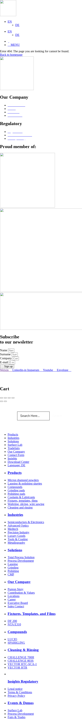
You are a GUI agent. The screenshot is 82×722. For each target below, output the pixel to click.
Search (57, 415)
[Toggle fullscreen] (9, 397)
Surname (5, 354)
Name (4, 350)
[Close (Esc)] (1, 397)
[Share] (5, 397)
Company (6, 358)
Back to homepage (11, 54)
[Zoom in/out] (12, 397)
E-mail (4, 362)
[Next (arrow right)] (5, 401)
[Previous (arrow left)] (1, 401)
